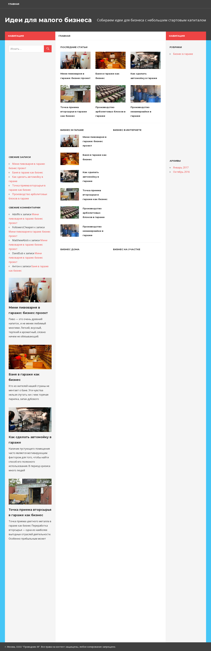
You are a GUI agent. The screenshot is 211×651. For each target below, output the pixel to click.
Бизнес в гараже (72, 129)
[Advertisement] (30, 103)
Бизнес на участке (126, 249)
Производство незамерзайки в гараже (141, 112)
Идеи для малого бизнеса (48, 20)
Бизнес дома (69, 249)
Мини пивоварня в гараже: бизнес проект (94, 141)
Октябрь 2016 (181, 172)
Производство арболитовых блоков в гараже (110, 112)
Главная (13, 4)
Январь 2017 (180, 167)
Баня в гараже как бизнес (27, 172)
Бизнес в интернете (127, 129)
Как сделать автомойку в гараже (91, 177)
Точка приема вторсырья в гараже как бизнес (73, 112)
